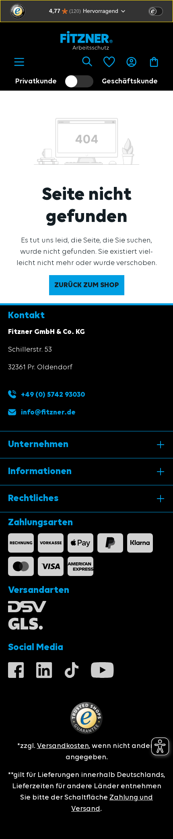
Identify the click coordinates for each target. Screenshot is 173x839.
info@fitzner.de (48, 412)
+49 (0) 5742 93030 (52, 394)
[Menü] (19, 62)
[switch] (155, 11)
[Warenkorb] (154, 62)
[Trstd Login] (160, 10)
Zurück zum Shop (86, 285)
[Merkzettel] (109, 62)
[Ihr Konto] (131, 62)
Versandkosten (63, 746)
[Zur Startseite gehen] (86, 40)
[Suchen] (87, 62)
